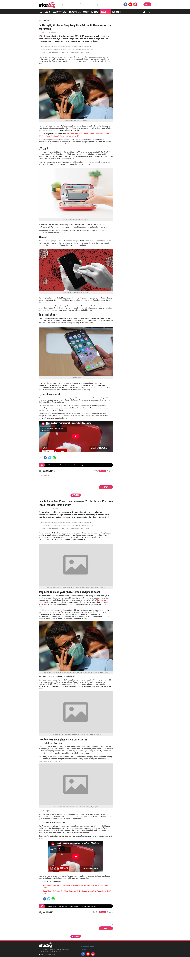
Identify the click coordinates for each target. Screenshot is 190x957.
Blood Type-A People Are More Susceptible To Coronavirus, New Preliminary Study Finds (77, 895)
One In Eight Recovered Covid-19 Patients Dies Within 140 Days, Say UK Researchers (67, 49)
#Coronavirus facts (65, 465)
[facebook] (125, 4)
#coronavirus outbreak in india (68, 909)
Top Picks (95, 12)
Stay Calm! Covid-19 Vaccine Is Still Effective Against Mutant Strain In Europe (65, 52)
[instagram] (135, 4)
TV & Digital (116, 12)
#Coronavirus (52, 465)
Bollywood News (59, 12)
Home (40, 21)
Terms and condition (87, 950)
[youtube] (130, 4)
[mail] (140, 4)
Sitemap (83, 952)
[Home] (41, 11)
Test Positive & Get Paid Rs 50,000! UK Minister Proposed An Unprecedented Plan (66, 46)
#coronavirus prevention (81, 465)
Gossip (85, 12)
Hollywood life (75, 12)
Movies (47, 12)
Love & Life (105, 12)
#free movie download (70, 5)
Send (106, 487)
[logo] (47, 4)
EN (146, 4)
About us (84, 947)
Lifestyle (46, 21)
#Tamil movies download (88, 5)
